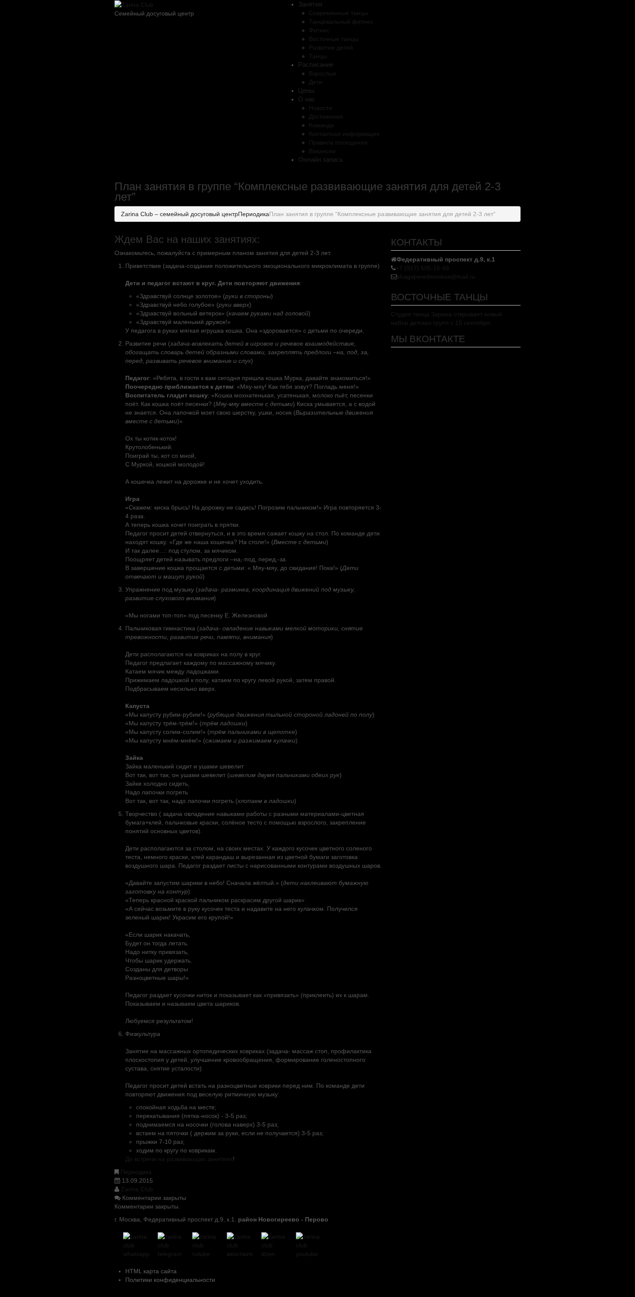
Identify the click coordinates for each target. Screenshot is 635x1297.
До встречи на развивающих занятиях (179, 1158)
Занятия (310, 4)
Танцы (318, 56)
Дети (315, 82)
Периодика (253, 214)
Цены (306, 90)
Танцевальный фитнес (341, 21)
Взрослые (323, 73)
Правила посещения (338, 142)
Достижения (326, 116)
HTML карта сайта (151, 1271)
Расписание (315, 64)
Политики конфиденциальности (170, 1279)
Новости (320, 107)
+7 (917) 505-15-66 (422, 267)
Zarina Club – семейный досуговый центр (179, 214)
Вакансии (322, 151)
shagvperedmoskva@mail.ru (436, 276)
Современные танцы (338, 12)
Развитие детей (331, 47)
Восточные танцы (334, 38)
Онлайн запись (320, 159)
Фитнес (319, 30)
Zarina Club (137, 1189)
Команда (321, 125)
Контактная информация (344, 133)
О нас (306, 99)
